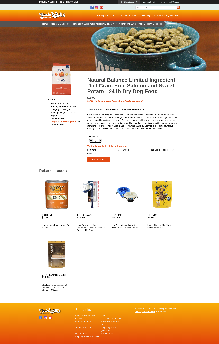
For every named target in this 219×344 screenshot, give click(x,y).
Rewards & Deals (128, 15)
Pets (115, 15)
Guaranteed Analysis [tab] (133, 109)
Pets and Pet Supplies (85, 315)
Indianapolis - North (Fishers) (162, 150)
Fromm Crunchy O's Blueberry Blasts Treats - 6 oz (161, 226)
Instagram (96, 7)
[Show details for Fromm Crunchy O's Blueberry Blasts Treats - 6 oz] (162, 194)
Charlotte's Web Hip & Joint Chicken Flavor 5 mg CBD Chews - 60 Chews (54, 287)
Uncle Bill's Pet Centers (52, 15)
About (155, 2)
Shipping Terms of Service (87, 337)
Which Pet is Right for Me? (166, 15)
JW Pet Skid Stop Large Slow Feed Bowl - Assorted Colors (125, 226)
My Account (146, 2)
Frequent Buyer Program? (63, 122)
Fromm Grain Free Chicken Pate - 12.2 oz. (57, 226)
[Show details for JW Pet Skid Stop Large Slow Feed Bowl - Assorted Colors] (127, 194)
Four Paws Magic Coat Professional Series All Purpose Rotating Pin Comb (91, 227)
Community (145, 15)
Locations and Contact (170, 2)
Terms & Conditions (84, 328)
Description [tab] (95, 109)
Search (178, 7)
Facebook (92, 7)
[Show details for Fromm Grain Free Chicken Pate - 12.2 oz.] (56, 194)
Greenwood (123, 150)
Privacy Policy (107, 334)
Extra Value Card (121, 101)
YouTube (101, 7)
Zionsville (91, 153)
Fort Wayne (92, 150)
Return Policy (81, 334)
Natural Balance (65, 103)
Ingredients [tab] (112, 109)
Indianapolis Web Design (145, 312)
